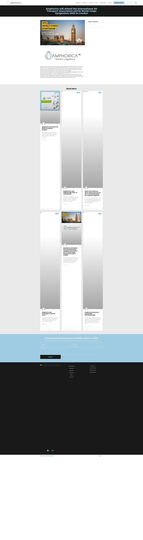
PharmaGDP (55, 73)
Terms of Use (93, 368)
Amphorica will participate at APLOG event (48, 314)
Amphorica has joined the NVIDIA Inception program (50, 128)
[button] (119, 2)
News (96, 2)
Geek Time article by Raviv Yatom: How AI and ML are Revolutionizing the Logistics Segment (92, 193)
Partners (110, 2)
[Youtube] (50, 450)
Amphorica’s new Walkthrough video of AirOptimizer (70, 192)
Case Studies (103, 2)
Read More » (44, 139)
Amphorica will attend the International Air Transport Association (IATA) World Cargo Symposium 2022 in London (70, 251)
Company (84, 2)
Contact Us (92, 366)
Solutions (78, 2)
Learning (91, 2)
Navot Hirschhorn (67, 73)
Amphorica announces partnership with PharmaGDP (92, 314)
